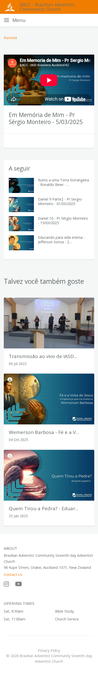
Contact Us (13, 574)
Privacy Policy (49, 650)
